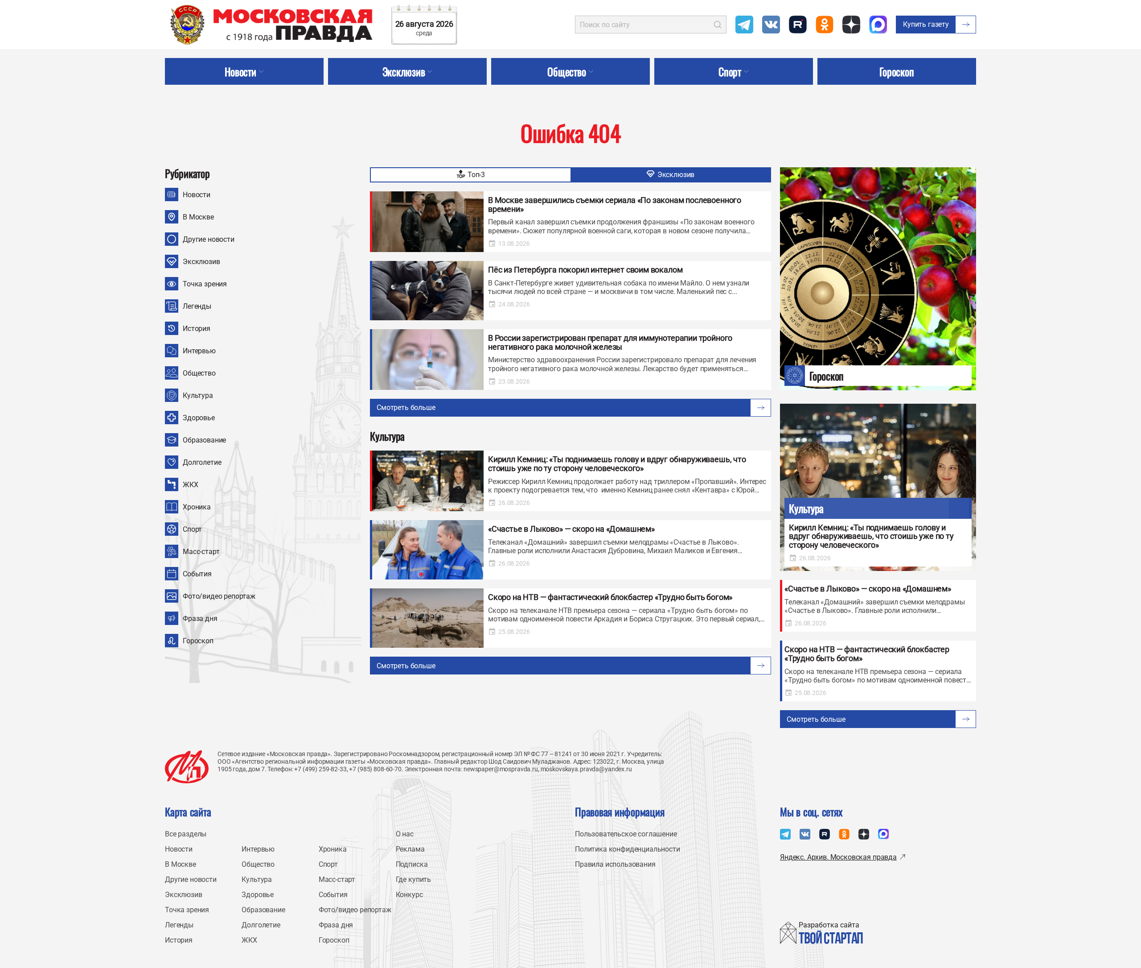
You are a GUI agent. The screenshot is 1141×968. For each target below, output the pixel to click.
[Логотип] (187, 766)
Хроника (197, 507)
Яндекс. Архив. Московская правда (838, 857)
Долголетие (202, 462)
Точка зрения (205, 284)
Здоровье (199, 418)
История (196, 328)
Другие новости (208, 239)
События (197, 574)
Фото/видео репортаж (219, 596)
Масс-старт (201, 551)
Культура (198, 395)
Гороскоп (198, 641)
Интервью (199, 351)
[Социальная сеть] (744, 24)
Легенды (197, 306)
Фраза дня (200, 618)
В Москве (198, 217)
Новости (196, 194)
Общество (199, 373)
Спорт (192, 529)
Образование (204, 440)
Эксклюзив (201, 261)
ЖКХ (190, 484)
